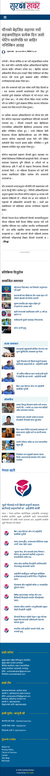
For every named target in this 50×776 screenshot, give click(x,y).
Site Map (5, 758)
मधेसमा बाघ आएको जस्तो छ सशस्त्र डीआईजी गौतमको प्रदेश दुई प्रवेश (29, 419)
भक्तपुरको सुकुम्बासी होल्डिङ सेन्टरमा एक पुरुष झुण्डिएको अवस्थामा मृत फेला (32, 350)
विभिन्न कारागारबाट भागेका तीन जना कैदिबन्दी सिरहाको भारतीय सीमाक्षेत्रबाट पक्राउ (29, 597)
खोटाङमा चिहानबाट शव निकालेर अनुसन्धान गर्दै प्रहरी (30, 289)
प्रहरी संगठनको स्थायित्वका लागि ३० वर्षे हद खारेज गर (30, 313)
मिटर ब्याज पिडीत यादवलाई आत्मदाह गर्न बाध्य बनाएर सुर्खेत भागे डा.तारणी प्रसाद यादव (31, 432)
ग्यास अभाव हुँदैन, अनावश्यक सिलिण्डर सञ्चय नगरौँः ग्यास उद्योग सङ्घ (31, 543)
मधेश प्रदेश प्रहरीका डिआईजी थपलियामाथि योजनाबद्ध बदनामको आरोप (30, 565)
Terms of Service (9, 752)
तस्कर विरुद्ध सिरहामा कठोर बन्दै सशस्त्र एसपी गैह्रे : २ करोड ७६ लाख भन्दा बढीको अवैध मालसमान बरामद (32, 407)
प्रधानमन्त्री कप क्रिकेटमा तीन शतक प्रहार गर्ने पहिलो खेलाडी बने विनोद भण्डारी (30, 297)
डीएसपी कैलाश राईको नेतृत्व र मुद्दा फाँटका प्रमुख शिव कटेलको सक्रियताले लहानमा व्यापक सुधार (30, 619)
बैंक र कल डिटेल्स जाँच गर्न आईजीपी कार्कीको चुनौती (30, 388)
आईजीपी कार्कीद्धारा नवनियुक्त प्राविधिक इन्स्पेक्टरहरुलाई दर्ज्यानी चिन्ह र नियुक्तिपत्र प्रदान (30, 576)
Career (5, 755)
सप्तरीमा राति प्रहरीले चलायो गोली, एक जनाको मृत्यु (29, 630)
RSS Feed (5, 761)
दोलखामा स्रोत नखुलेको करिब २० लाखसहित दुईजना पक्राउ (31, 586)
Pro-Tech (30, 772)
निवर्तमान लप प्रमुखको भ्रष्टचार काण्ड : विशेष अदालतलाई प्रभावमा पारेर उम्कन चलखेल (31, 457)
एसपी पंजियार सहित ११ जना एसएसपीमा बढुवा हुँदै (31, 443)
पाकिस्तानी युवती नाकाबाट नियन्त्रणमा (28, 320)
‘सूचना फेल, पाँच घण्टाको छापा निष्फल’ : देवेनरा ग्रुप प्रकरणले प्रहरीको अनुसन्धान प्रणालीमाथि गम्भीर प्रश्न (29, 554)
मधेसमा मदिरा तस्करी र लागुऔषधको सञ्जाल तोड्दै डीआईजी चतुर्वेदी (30, 608)
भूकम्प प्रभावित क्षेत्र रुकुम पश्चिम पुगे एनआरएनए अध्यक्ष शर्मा (27, 305)
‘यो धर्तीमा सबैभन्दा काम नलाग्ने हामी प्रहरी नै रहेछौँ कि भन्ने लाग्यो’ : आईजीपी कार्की (32, 375)
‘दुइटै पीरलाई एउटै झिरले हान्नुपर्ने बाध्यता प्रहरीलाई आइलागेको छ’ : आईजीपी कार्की (32, 363)
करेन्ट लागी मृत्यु (20, 328)
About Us (6, 747)
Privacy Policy (7, 749)
